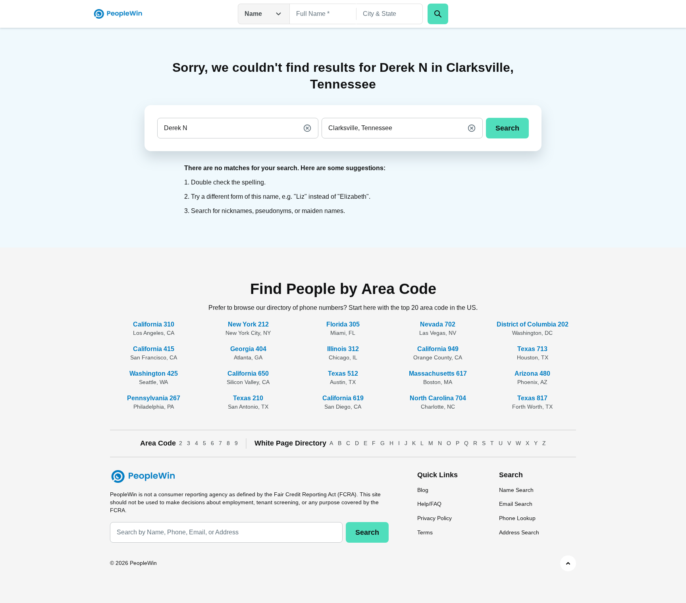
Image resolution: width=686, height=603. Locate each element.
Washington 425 (153, 373)
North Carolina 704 (438, 398)
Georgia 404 (248, 349)
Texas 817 (532, 398)
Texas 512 (343, 373)
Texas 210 (248, 398)
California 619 (343, 398)
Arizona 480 (532, 373)
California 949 (438, 349)
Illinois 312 (343, 349)
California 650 (248, 373)
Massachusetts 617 (438, 373)
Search (507, 128)
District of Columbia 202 (532, 324)
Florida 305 (343, 324)
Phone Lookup (517, 518)
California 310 (153, 324)
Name (253, 13)
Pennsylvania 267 (153, 398)
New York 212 (248, 324)
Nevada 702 (437, 324)
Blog (422, 490)
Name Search (516, 490)
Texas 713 (532, 349)
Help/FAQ (429, 504)
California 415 (153, 349)
